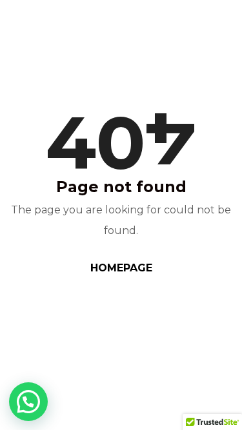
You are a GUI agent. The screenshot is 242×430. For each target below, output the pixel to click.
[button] (28, 401)
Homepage (121, 268)
